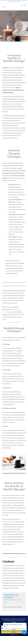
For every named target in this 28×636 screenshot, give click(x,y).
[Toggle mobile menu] (25, 5)
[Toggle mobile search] (21, 5)
